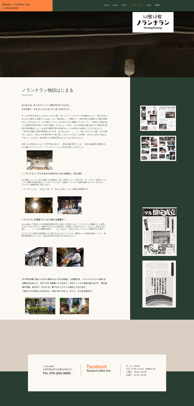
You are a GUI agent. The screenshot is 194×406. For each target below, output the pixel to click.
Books (7, 4)
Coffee (19, 4)
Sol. (27, 4)
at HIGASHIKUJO (11, 7)
